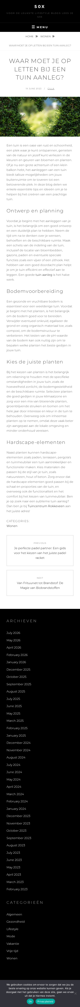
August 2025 (16, 691)
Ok (30, 1001)
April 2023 (14, 874)
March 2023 (15, 882)
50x (40, 6)
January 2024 (16, 809)
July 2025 (13, 699)
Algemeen (14, 914)
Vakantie (13, 943)
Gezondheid (16, 921)
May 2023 (13, 867)
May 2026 (13, 640)
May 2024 (13, 779)
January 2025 (16, 735)
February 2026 (17, 655)
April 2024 (14, 786)
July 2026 (13, 633)
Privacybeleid (45, 1001)
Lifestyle (12, 929)
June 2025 (14, 706)
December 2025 (18, 669)
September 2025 (19, 684)
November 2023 (18, 823)
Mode (11, 936)
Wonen (45, 36)
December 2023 (18, 816)
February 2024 (17, 801)
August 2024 (16, 757)
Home (29, 36)
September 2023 (19, 838)
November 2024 (18, 750)
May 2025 (13, 713)
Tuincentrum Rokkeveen (46, 506)
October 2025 (16, 677)
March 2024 (15, 794)
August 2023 (16, 845)
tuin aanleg (44, 275)
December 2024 (19, 743)
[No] (75, 993)
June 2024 (14, 772)
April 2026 (14, 647)
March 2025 (15, 720)
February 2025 (17, 728)
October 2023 (16, 830)
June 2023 (14, 860)
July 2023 (13, 852)
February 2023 (17, 889)
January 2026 (16, 662)
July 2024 (13, 765)
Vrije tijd (12, 951)
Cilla (51, 88)
